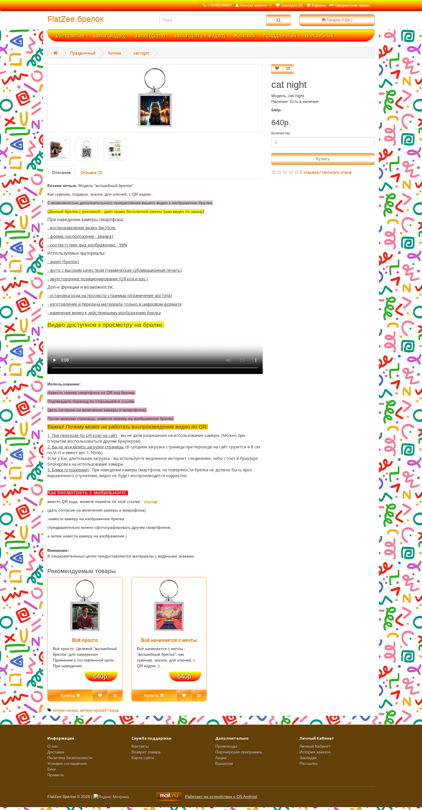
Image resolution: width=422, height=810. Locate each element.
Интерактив (70, 35)
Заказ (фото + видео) (199, 35)
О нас (52, 746)
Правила (55, 775)
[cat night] (155, 98)
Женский (244, 35)
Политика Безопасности (69, 757)
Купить (323, 158)
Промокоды (226, 746)
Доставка (55, 752)
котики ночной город (99, 710)
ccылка (150, 501)
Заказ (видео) (109, 35)
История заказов (314, 752)
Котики (114, 53)
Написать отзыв (336, 172)
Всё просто (85, 640)
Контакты (140, 746)
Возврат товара (145, 752)
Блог (51, 769)
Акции (221, 757)
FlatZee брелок (75, 18)
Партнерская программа (238, 752)
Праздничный (280, 35)
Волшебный (319, 35)
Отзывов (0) (92, 172)
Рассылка (308, 763)
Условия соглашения (67, 763)
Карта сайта (142, 757)
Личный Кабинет (314, 746)
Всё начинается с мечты (169, 640)
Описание (61, 172)
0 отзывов (309, 172)
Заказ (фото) (149, 35)
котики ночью (65, 710)
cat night (141, 53)
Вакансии (224, 763)
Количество (280, 133)
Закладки (308, 757)
